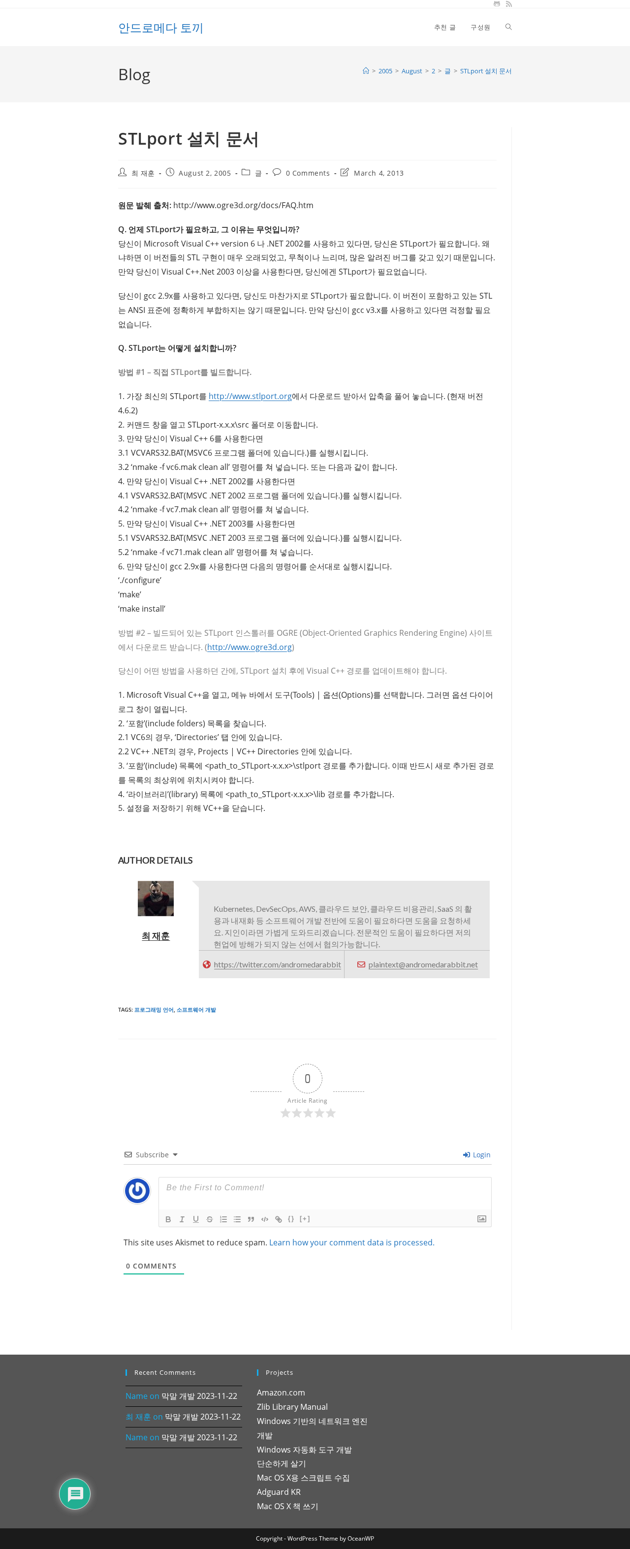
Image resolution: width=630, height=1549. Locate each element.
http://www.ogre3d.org (249, 647)
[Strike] (210, 1219)
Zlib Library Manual (292, 1406)
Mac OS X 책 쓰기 (287, 1506)
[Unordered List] (237, 1219)
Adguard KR (279, 1492)
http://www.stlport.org (250, 396)
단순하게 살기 (281, 1463)
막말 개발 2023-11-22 (199, 1396)
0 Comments (308, 173)
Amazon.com (281, 1392)
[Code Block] (265, 1219)
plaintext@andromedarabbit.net (423, 964)
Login (481, 1154)
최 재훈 (143, 173)
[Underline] (196, 1219)
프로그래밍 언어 (154, 1009)
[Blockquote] (251, 1219)
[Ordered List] (223, 1219)
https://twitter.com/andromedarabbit (277, 964)
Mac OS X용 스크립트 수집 (303, 1477)
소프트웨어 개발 (196, 1009)
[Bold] (168, 1219)
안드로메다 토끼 (161, 27)
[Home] (366, 70)
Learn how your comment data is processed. (352, 1242)
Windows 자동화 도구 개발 (304, 1449)
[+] (305, 1218)
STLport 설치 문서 (486, 70)
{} (291, 1218)
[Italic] (182, 1219)
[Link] (278, 1219)
